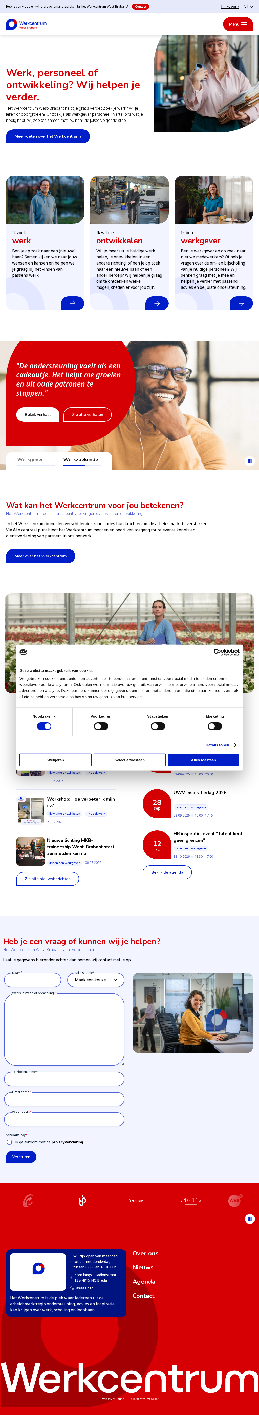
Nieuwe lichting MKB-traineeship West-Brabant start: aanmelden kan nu (81, 846)
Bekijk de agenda (167, 872)
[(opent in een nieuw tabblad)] (28, 1201)
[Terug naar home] (26, 24)
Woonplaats (21, 1112)
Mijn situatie (84, 973)
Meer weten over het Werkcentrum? (48, 136)
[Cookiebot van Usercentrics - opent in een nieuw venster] (217, 652)
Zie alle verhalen (87, 414)
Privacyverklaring (113, 1399)
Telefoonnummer (24, 1072)
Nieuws (143, 1267)
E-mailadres (20, 1092)
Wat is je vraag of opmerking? (33, 993)
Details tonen (217, 744)
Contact (140, 7)
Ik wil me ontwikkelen (64, 773)
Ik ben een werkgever (64, 863)
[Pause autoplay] (250, 461)
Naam (16, 973)
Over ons (146, 1253)
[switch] (101, 726)
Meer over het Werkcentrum (41, 556)
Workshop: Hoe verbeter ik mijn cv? (81, 802)
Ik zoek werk (96, 773)
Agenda (144, 1282)
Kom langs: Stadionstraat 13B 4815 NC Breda (93, 1277)
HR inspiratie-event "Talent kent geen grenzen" (208, 837)
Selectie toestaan (130, 760)
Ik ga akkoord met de (49, 1142)
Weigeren (55, 760)
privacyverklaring (67, 1142)
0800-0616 (84, 1287)
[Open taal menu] (248, 6)
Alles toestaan (203, 760)
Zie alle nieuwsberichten (48, 879)
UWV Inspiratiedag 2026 (200, 792)
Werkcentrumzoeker (144, 1399)
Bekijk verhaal (38, 414)
